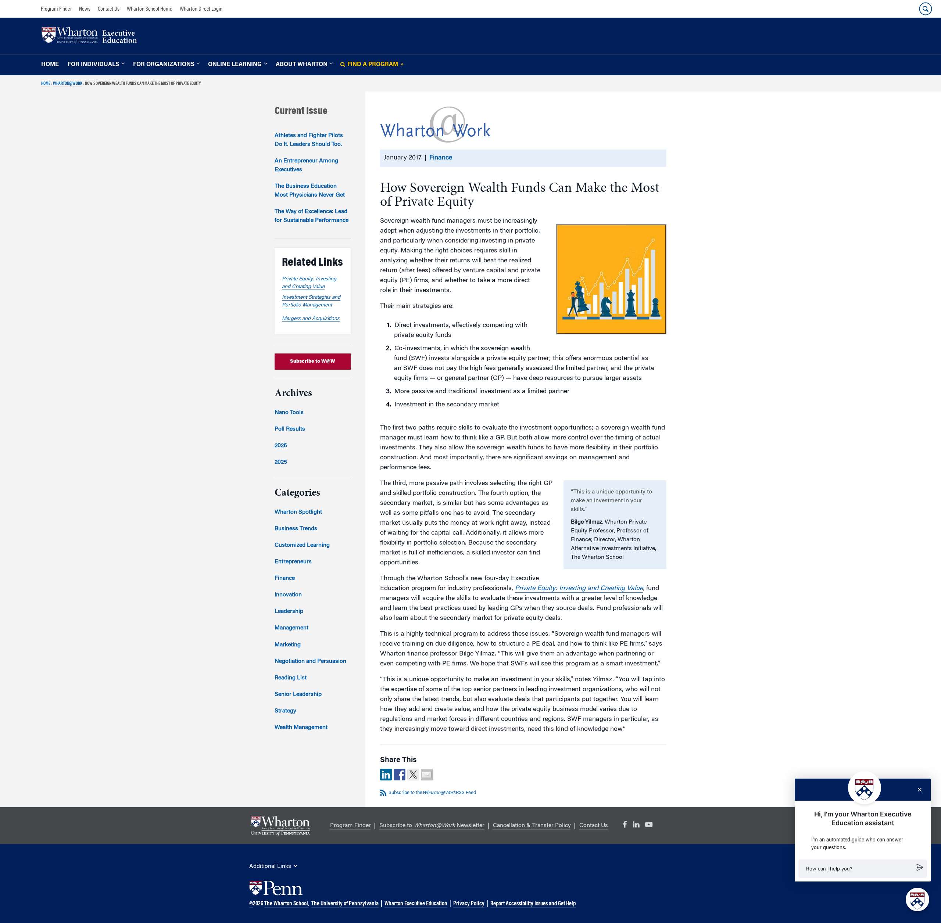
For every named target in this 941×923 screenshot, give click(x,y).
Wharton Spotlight (298, 512)
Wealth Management (301, 727)
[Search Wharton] (925, 9)
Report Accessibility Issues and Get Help (533, 904)
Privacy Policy (468, 904)
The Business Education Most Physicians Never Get (310, 190)
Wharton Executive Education (415, 904)
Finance (440, 158)
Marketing (288, 645)
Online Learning (235, 65)
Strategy (285, 711)
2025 (281, 462)
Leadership (289, 611)
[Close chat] (919, 789)
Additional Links (270, 866)
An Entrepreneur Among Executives (306, 165)
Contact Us (108, 9)
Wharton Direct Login (201, 9)
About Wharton (302, 65)
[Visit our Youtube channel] (648, 825)
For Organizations (163, 65)
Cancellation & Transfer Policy (532, 826)
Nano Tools (289, 413)
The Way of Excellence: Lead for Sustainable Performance (311, 216)
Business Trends (296, 529)
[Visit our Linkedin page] (636, 825)
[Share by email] (427, 774)
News (84, 9)
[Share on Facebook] (399, 774)
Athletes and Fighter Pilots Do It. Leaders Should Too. (309, 140)
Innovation (288, 595)
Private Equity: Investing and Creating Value (579, 588)
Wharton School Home (149, 9)
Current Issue (301, 111)
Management (291, 628)
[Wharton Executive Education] (93, 36)
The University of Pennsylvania (345, 904)
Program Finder (56, 9)
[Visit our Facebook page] (625, 825)
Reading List (291, 678)
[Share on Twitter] (413, 774)
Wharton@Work (67, 84)
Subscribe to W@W (312, 361)
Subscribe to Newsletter (431, 826)
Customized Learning (302, 545)
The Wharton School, (286, 904)
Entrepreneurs (293, 562)
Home (50, 65)
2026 (281, 446)
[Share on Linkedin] (386, 774)
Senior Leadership (298, 694)
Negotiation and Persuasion (310, 661)
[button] (862, 868)
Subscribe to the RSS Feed (432, 792)
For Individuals (93, 65)
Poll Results (290, 429)
